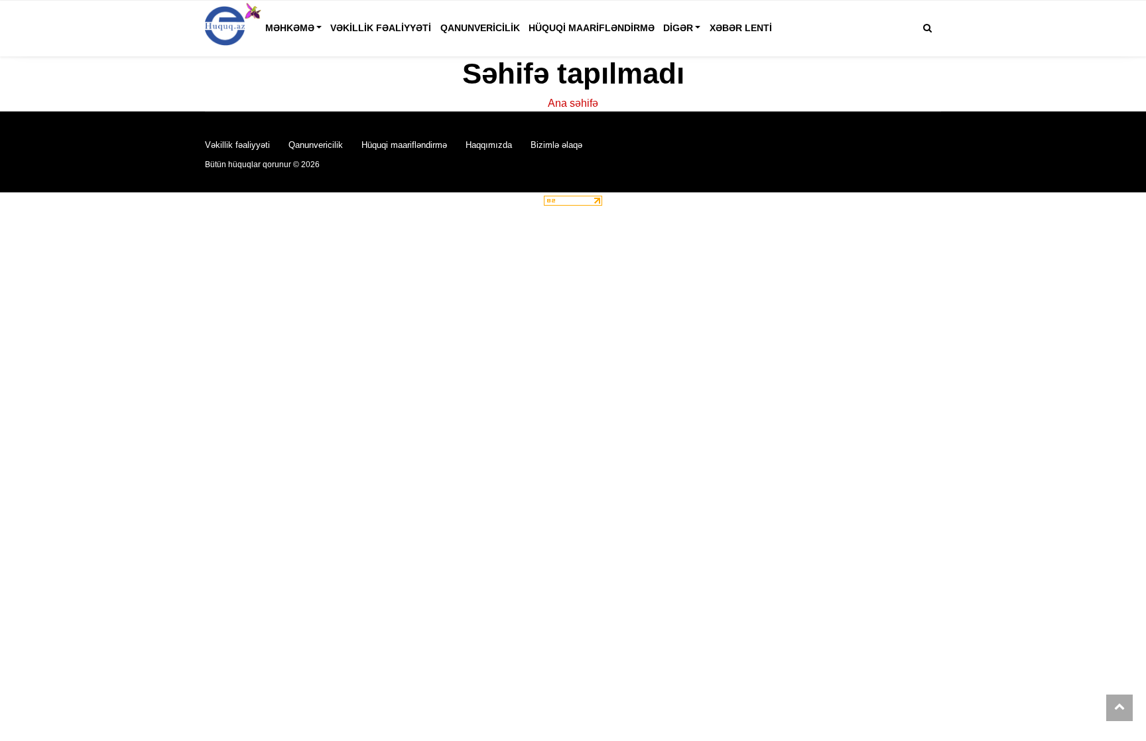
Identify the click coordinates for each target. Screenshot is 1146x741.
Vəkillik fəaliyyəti (380, 28)
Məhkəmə (289, 28)
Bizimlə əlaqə (556, 145)
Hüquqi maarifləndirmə (592, 28)
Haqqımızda (489, 145)
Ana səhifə (573, 103)
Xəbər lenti (741, 28)
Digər (678, 28)
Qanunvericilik (480, 28)
